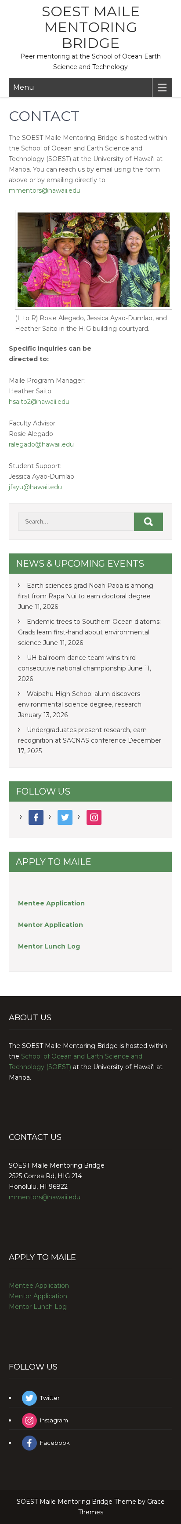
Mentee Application (51, 903)
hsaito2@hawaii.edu (39, 402)
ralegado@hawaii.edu (41, 444)
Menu (23, 87)
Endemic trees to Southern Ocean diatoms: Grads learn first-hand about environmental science (89, 632)
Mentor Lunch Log (38, 1307)
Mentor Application (38, 1296)
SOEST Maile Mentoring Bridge (91, 27)
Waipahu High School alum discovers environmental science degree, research (79, 699)
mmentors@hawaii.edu (44, 190)
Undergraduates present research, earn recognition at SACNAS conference (82, 735)
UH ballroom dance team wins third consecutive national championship (77, 663)
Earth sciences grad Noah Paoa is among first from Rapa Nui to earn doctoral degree (85, 591)
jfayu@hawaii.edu (35, 487)
